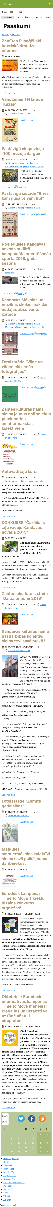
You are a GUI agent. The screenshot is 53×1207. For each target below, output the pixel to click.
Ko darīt (5, 34)
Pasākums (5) (9, 1186)
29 (12, 1152)
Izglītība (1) (8, 1169)
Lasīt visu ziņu (8, 93)
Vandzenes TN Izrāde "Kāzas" (22, 102)
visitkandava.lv (9, 4)
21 (4, 1147)
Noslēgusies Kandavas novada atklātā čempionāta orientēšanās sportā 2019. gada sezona (26, 254)
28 (4, 1152)
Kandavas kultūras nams (19, 113)
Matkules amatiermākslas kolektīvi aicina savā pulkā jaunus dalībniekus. (26, 856)
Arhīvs (48, 17)
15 (12, 1143)
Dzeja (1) (7, 1165)
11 (33, 1139)
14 (4, 1143)
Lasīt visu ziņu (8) (14, 293)
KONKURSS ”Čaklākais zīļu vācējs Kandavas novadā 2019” (23, 527)
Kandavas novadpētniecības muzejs (24, 163)
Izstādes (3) (8, 1172)
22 (12, 1147)
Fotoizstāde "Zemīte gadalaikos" (21, 803)
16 (19, 1143)
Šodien (19, 17)
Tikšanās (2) (8, 1196)
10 (26, 1139)
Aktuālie (8, 17)
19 (40, 1143)
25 (33, 1147)
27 (47, 1147)
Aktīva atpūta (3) (11, 1158)
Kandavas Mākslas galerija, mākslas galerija (24, 166)
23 (19, 1147)
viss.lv (14, 1205)
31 (26, 1152)
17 (26, 1143)
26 (40, 1147)
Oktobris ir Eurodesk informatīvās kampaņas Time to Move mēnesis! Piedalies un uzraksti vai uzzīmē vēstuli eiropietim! (25, 1008)
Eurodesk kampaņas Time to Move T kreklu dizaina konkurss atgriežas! (23, 900)
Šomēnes (38, 17)
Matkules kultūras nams (18, 815)
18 (33, 1143)
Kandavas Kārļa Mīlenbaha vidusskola (25, 481)
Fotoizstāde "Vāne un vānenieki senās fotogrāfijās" (22, 366)
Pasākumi (15, 34)
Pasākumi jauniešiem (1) (14, 1182)
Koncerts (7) (9, 1179)
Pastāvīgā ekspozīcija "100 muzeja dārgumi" (23, 151)
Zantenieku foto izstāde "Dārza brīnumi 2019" (25, 596)
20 (47, 1143)
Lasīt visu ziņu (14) (33, 333)
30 (4, 1134)
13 (47, 1139)
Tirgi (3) (7, 1199)
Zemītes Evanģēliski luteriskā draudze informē (21, 45)
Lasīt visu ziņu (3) (14, 187)
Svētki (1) (7, 1192)
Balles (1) (7, 1162)
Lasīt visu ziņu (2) (33, 214)
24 (26, 1147)
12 (40, 1139)
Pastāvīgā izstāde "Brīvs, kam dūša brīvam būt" (26, 196)
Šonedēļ (28, 17)
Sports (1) (7, 1189)
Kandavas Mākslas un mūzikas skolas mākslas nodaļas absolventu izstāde (25, 307)
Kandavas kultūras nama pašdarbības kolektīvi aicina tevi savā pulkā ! (25, 636)
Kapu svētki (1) (10, 1175)
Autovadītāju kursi (19, 471)
